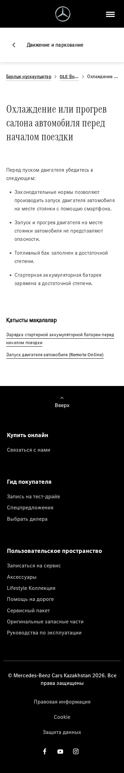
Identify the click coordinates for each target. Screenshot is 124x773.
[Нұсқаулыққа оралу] (16, 45)
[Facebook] (45, 751)
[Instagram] (76, 751)
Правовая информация (62, 701)
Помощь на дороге (30, 598)
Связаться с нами (28, 449)
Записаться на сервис (34, 565)
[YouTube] (60, 751)
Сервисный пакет (28, 610)
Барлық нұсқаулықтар (28, 76)
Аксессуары (22, 576)
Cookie (62, 716)
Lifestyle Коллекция (31, 587)
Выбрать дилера (27, 518)
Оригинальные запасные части (45, 621)
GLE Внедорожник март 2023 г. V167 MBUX (69, 76)
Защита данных (62, 731)
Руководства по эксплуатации (44, 632)
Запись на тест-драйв (33, 496)
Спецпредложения (30, 507)
